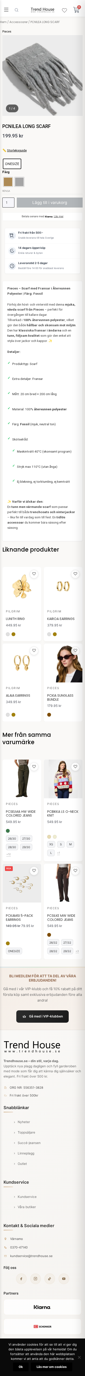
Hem (3, 22)
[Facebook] (21, 1278)
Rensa (6, 190)
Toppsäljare (26, 1132)
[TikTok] (49, 1278)
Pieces (6, 31)
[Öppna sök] (16, 10)
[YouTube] (64, 1278)
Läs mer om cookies (52, 1367)
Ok (21, 1367)
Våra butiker (27, 1207)
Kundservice (27, 1197)
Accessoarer (18, 22)
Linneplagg (26, 1153)
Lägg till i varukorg (49, 202)
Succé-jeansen (29, 1143)
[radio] (12, 164)
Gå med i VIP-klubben (46, 1016)
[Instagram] (35, 1278)
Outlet (22, 1164)
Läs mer (59, 216)
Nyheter (24, 1122)
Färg (6, 172)
